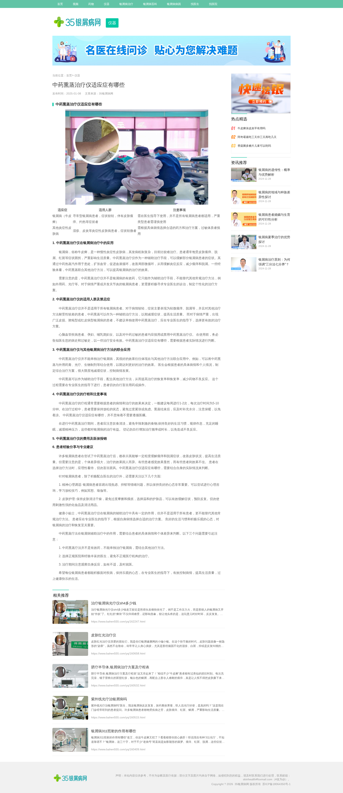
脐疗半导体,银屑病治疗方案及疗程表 (120, 667)
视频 (75, 4)
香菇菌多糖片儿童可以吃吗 (254, 145)
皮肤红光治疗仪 (103, 635)
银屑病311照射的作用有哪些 (113, 731)
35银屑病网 (106, 93)
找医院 (213, 4)
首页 (60, 4)
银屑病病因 (174, 4)
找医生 (195, 4)
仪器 (106, 4)
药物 (91, 4)
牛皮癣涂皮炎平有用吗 (251, 128)
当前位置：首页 (62, 75)
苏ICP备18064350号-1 (276, 784)
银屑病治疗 (126, 4)
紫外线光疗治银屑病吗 (109, 699)
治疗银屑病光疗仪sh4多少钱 (113, 603)
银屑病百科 (150, 4)
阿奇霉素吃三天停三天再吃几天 (257, 137)
